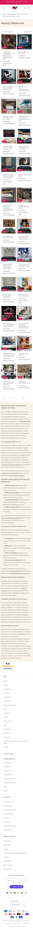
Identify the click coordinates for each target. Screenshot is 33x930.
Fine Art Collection (15, 571)
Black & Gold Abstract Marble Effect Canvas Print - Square (8, 118)
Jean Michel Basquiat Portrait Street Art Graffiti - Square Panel (24, 238)
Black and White (8, 865)
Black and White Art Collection (20, 573)
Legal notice (12, 926)
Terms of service (17, 923)
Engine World (7, 861)
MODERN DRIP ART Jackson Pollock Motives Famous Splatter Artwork (7, 267)
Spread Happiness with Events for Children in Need (16, 742)
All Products (7, 737)
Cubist (5, 786)
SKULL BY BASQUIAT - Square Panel (24, 52)
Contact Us (7, 693)
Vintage (6, 849)
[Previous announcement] (3, 2)
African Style (7, 841)
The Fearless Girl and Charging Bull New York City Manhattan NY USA (8, 355)
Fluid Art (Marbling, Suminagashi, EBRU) (15, 853)
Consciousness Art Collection (16, 475)
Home (4, 14)
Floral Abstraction (9, 814)
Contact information (21, 926)
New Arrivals (7, 729)
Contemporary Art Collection (9, 473)
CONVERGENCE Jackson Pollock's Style (24, 382)
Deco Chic (6, 857)
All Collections (11, 14)
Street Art (6, 818)
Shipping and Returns (10, 705)
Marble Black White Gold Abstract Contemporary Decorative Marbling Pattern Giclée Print (8, 207)
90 (23, 397)
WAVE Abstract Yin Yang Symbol (24, 175)
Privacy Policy (7, 697)
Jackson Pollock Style (10, 810)
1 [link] (4, 398)
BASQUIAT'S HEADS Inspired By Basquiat (24, 295)
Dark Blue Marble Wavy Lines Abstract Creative (24, 265)
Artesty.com (9, 920)
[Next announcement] (30, 2)
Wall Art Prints (8, 721)
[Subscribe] (25, 880)
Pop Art (6, 790)
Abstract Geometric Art (10, 782)
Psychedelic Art (8, 762)
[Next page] (28, 398)
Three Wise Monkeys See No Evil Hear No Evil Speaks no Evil (8, 148)
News (5, 725)
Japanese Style (8, 830)
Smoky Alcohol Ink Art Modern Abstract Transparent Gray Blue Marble (24, 118)
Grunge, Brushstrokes (10, 826)
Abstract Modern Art (9, 758)
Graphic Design (8, 806)
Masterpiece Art (8, 869)
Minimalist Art (7, 770)
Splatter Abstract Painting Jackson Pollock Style (7, 296)
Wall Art (6, 717)
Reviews (6, 685)
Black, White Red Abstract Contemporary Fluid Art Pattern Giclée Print (24, 89)
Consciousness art (9, 802)
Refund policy (26, 920)
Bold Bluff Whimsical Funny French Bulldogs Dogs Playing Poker (8, 325)
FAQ (5, 709)
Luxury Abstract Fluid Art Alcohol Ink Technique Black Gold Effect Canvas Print (24, 325)
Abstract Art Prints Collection (12, 464)
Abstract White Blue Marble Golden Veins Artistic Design (24, 148)
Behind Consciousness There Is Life (24, 354)
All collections (8, 689)
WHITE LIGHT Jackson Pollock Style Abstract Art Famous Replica (8, 176)
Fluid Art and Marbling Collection (11, 518)
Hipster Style (7, 845)
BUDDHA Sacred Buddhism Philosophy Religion (24, 206)
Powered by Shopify (17, 920)
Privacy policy (8, 923)
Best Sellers (7, 733)
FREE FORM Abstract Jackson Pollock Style (8, 237)
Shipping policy (26, 923)
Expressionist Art (8, 774)
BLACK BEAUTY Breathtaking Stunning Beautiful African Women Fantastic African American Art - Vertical (8, 55)
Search (5, 681)
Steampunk (7, 822)
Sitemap (6, 747)
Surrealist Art (7, 766)
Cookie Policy (7, 701)
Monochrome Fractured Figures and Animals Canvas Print (8, 383)
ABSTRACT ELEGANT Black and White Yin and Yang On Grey (8, 88)
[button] (3, 8)
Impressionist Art (8, 778)
